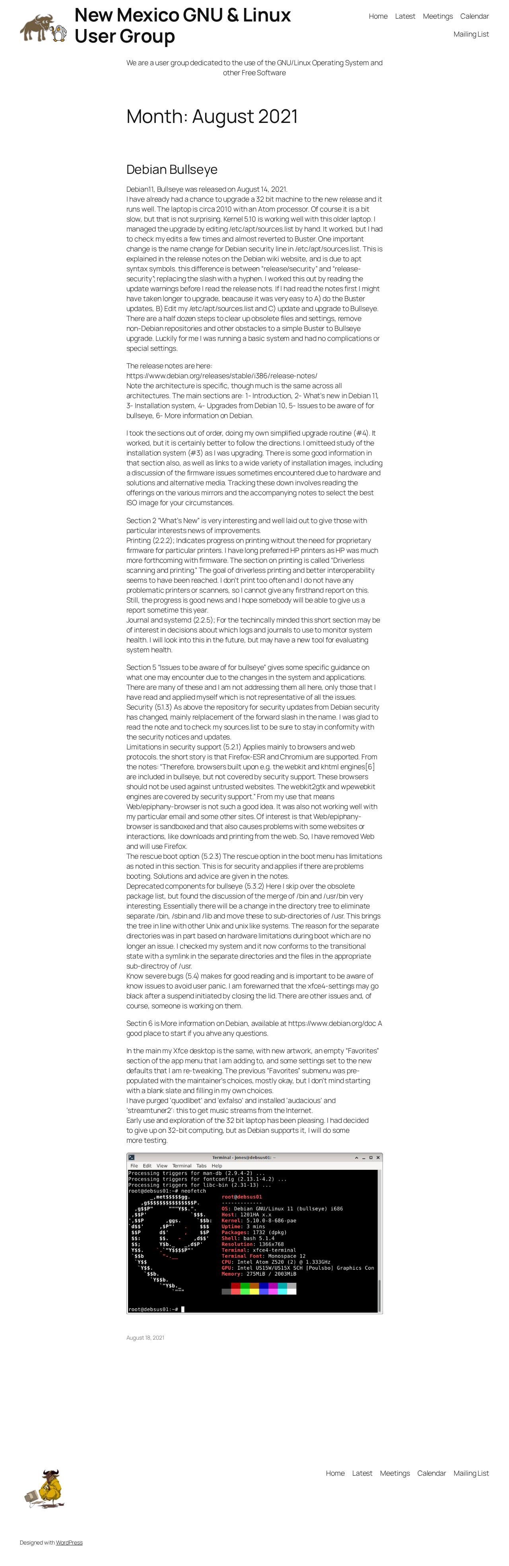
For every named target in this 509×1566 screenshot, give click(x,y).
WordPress (69, 1542)
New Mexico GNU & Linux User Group (182, 25)
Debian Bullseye (172, 169)
